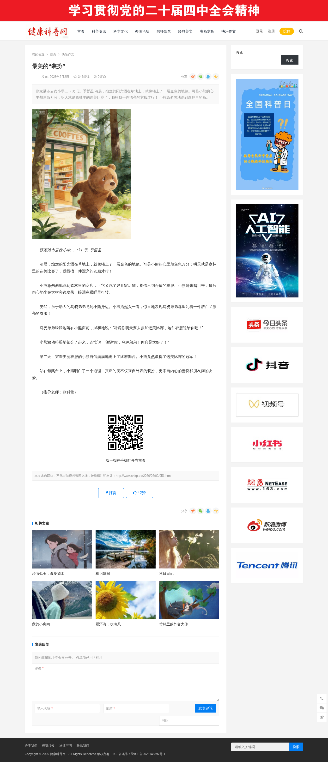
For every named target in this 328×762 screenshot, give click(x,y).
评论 (39, 668)
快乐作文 (228, 31)
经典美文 (185, 31)
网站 (165, 720)
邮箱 (110, 708)
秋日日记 (166, 573)
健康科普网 (58, 754)
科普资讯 (99, 31)
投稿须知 (48, 745)
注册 (271, 31)
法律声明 (65, 745)
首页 (81, 31)
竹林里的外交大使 (173, 624)
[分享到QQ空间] (216, 76)
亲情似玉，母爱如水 (48, 573)
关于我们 (31, 745)
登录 (259, 31)
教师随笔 (164, 31)
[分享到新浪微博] (192, 76)
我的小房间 (41, 624)
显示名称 (45, 708)
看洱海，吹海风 (108, 624)
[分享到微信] (200, 76)
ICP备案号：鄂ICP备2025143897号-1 (137, 754)
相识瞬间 (103, 573)
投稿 (286, 31)
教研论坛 (142, 31)
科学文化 (120, 31)
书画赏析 (207, 31)
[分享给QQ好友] (208, 76)
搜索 (239, 52)
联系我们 (83, 745)
